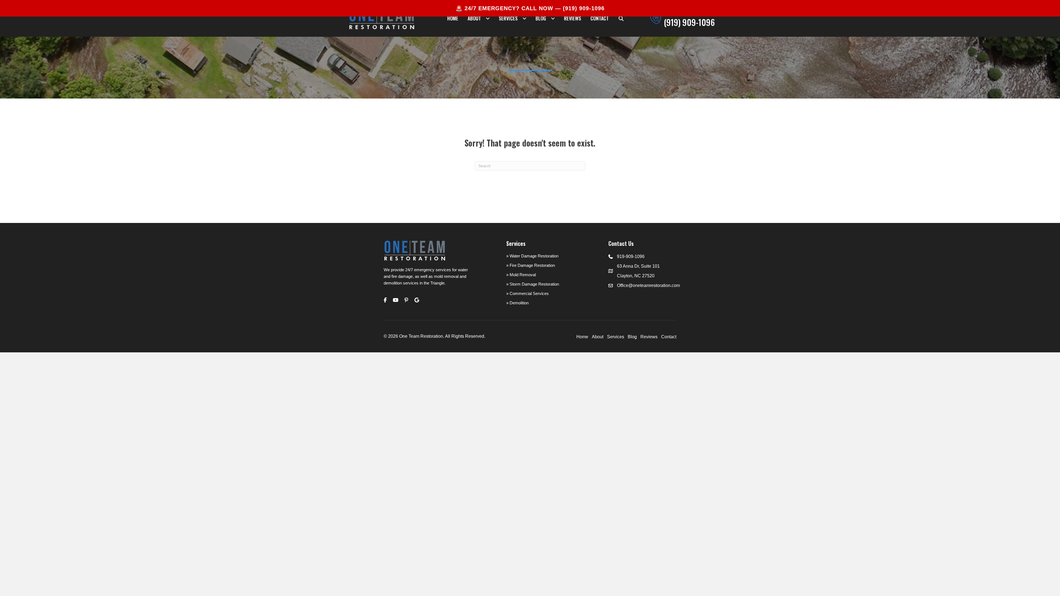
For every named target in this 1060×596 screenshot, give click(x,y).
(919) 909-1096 (584, 8)
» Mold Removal (521, 274)
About (597, 336)
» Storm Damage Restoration (532, 284)
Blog (632, 336)
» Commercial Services (527, 293)
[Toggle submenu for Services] (524, 18)
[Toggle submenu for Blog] (552, 18)
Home (582, 336)
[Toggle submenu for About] (487, 18)
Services (615, 336)
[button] (621, 18)
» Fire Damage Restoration (530, 265)
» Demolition (517, 302)
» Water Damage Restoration (532, 256)
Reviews (649, 336)
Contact (668, 336)
